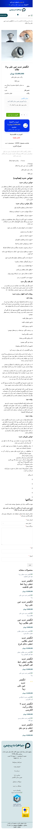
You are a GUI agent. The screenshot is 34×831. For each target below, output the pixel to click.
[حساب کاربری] (23, 15)
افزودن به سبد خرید (13, 114)
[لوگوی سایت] (17, 10)
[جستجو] (13, 15)
